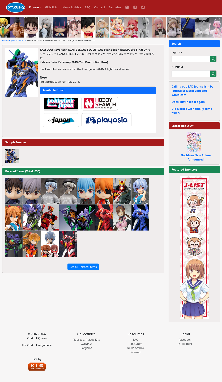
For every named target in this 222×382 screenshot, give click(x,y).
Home (4, 40)
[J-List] (194, 247)
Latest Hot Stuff (182, 126)
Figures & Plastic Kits (18, 40)
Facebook (185, 340)
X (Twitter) (185, 344)
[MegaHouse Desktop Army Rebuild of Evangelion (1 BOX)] (50, 244)
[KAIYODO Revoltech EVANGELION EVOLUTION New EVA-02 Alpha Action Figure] (122, 191)
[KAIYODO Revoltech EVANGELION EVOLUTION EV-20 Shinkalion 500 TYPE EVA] (32, 217)
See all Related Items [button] (83, 267)
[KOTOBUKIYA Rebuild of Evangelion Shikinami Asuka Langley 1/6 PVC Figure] (32, 244)
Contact (99, 7)
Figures (177, 52)
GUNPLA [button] (51, 7)
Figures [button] (34, 7)
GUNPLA (177, 67)
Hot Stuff (136, 344)
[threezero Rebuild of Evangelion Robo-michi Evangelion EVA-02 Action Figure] (50, 217)
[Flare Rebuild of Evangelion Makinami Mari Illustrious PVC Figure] (122, 217)
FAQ (88, 7)
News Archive (71, 7)
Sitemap (135, 352)
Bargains (115, 7)
